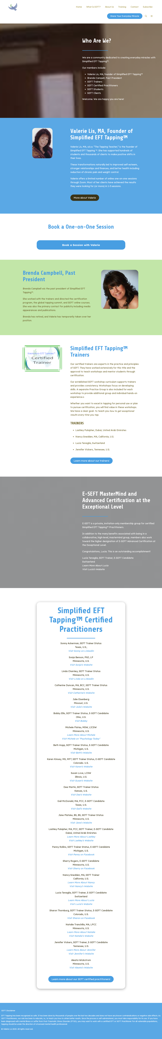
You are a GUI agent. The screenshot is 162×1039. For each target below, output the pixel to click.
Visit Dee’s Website (81, 794)
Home (79, 7)
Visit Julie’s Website (81, 706)
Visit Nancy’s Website (81, 886)
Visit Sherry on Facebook (81, 868)
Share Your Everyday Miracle (124, 16)
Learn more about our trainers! (91, 460)
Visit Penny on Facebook (81, 854)
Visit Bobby (81, 720)
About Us (109, 7)
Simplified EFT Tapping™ (29, 7)
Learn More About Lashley (81, 836)
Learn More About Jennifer (81, 949)
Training (122, 7)
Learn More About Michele (81, 734)
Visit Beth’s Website (81, 752)
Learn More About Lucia (95, 565)
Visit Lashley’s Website (81, 840)
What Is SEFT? (93, 7)
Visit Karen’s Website (81, 766)
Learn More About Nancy (81, 882)
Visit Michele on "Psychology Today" (81, 738)
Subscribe (148, 7)
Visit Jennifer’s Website (81, 953)
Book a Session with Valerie (81, 245)
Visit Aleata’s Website (81, 967)
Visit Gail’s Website (81, 808)
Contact (134, 7)
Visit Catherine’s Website (81, 692)
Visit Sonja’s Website (81, 664)
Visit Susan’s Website (81, 780)
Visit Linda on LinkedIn (81, 678)
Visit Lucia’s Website (93, 569)
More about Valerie (85, 197)
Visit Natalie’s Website (81, 935)
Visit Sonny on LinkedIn (81, 650)
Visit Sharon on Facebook (81, 918)
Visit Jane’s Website (81, 822)
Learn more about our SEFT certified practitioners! (81, 979)
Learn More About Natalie (81, 932)
